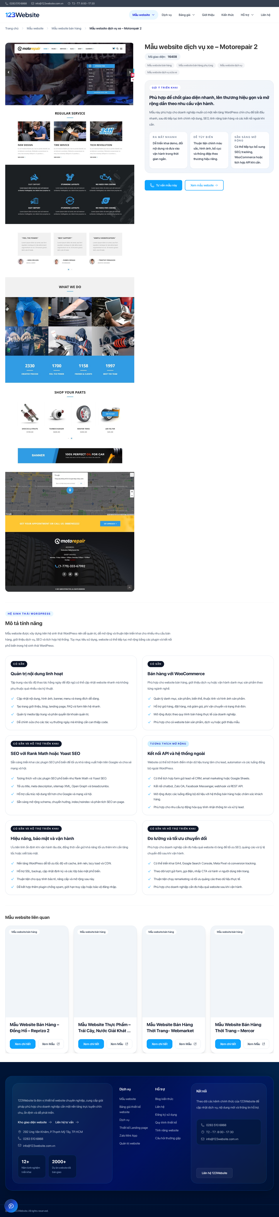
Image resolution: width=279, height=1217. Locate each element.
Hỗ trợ (245, 15)
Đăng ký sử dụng (166, 1114)
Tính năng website (167, 1130)
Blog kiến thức (164, 1099)
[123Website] (22, 15)
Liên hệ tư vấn (64, 1122)
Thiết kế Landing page (133, 1127)
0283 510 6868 (18, 3)
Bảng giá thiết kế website (130, 1109)
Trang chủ (12, 28)
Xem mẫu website (202, 185)
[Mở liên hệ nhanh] (11, 1206)
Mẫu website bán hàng (66, 28)
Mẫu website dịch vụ (231, 65)
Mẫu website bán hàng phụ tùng (196, 65)
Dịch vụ (167, 15)
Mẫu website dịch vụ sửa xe (162, 72)
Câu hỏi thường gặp (168, 1138)
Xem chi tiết (23, 1044)
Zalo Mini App (128, 1135)
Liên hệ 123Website (214, 1173)
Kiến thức (227, 15)
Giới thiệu (208, 15)
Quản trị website (129, 1143)
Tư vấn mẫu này (166, 185)
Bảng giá (184, 15)
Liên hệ (265, 15)
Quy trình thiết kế (166, 1122)
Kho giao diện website (32, 1122)
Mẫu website (141, 15)
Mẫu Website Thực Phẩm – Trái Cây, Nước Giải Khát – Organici (104, 1030)
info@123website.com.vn (49, 3)
